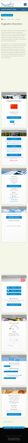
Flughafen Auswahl (7, 15)
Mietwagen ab (15, 294)
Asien (9, 19)
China (12, 19)
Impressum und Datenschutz (14, 438)
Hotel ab (16, 290)
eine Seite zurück (8, 421)
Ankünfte (14, 139)
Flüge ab (16, 287)
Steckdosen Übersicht (14, 414)
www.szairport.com (14, 201)
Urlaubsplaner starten (14, 304)
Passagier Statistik (14, 117)
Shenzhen (18, 19)
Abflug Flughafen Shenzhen (14, 151)
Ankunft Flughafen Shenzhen (14, 143)
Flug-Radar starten (14, 155)
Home (4, 19)
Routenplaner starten (14, 186)
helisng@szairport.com (14, 197)
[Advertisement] (14, 75)
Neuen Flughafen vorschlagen (14, 439)
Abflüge (14, 146)
